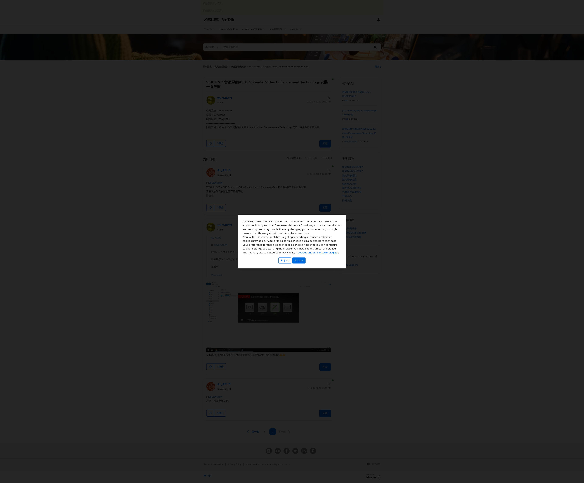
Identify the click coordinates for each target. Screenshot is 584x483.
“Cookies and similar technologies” (317, 252)
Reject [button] (285, 260)
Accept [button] (299, 260)
